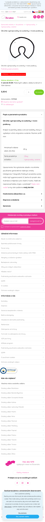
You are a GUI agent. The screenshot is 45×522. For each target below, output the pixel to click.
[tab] (22, 114)
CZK (6, 12)
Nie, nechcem (22, 513)
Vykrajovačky (30, 24)
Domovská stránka (7, 24)
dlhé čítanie (7, 506)
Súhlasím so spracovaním (17, 227)
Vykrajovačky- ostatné (8, 27)
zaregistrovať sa (35, 221)
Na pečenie (19, 24)
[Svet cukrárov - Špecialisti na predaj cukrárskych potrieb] (7, 17)
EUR (10, 12)
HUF (14, 12)
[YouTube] (27, 483)
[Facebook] (17, 483)
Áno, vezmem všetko (22, 516)
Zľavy (26, 156)
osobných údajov (25, 227)
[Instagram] (22, 483)
